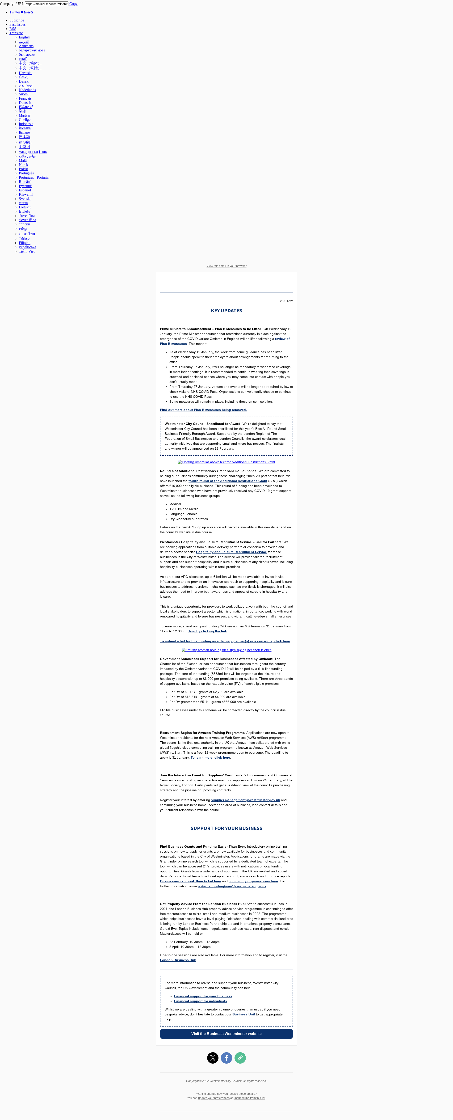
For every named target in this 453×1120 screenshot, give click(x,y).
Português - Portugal (34, 177)
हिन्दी (22, 111)
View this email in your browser (227, 266)
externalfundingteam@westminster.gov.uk (232, 886)
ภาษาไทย (27, 234)
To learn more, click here (210, 757)
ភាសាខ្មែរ (25, 142)
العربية (24, 42)
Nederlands (27, 90)
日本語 (24, 137)
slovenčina (27, 216)
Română (25, 182)
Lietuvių (25, 207)
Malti (23, 160)
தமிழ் (23, 228)
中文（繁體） (30, 68)
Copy (73, 4)
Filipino (24, 243)
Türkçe (24, 239)
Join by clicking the (204, 631)
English (24, 37)
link (224, 631)
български (27, 54)
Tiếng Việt (26, 251)
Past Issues (17, 24)
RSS (12, 29)
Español (25, 190)
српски (24, 224)
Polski (23, 169)
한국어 (24, 147)
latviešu (24, 211)
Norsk (23, 165)
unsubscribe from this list (249, 1098)
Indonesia (26, 124)
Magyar (24, 115)
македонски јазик (33, 152)
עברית (23, 203)
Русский (25, 186)
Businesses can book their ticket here (190, 881)
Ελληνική (26, 107)
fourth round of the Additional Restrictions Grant (228, 481)
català (23, 59)
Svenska (25, 199)
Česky (23, 77)
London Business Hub (178, 960)
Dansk (24, 81)
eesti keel (26, 86)
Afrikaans (26, 46)
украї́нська (27, 247)
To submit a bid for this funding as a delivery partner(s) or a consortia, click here (225, 641)
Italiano (24, 132)
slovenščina (27, 220)
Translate (16, 33)
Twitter (21, 12)
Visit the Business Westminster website (226, 1034)
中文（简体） (30, 63)
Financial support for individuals (200, 1001)
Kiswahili (26, 194)
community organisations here (253, 881)
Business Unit (243, 1014)
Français (25, 98)
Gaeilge (24, 120)
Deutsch (25, 103)
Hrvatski (25, 73)
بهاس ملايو (27, 156)
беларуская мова (32, 50)
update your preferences (214, 1098)
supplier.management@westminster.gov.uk (245, 800)
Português (26, 173)
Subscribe (16, 20)
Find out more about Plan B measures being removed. (203, 410)
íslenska (25, 128)
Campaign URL (12, 4)
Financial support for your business (203, 996)
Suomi (24, 94)
